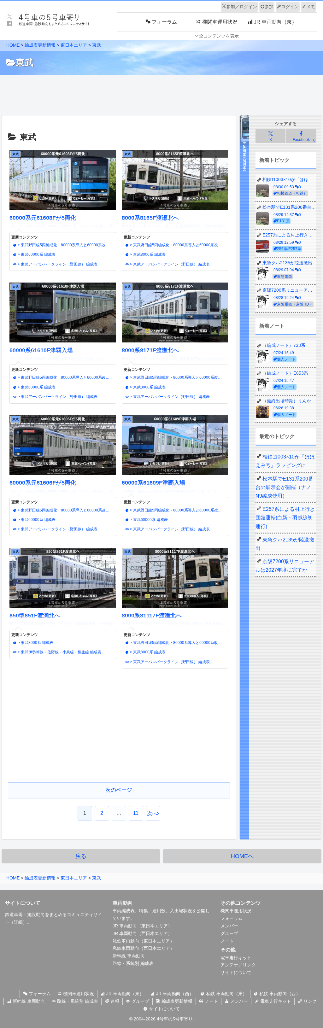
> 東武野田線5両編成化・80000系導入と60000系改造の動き (65, 245)
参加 (269, 6)
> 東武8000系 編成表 (147, 254)
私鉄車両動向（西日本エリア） (143, 948)
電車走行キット (235, 957)
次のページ (118, 790)
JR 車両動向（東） (124, 993)
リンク (309, 1001)
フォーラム (231, 918)
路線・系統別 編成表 (133, 963)
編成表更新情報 (176, 1001)
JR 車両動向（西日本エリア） (142, 933)
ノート (227, 940)
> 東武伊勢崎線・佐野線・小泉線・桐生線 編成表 (59, 652)
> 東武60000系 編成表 (36, 254)
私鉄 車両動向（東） (226, 993)
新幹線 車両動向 (129, 955)
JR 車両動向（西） (174, 993)
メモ (310, 6)
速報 (114, 1001)
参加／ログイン (241, 6)
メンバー (229, 925)
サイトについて (235, 972)
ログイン (290, 6)
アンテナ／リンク (238, 964)
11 (135, 813)
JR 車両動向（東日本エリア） (142, 925)
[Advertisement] (161, 93)
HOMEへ (242, 856)
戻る (80, 856)
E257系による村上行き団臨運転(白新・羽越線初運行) (285, 517)
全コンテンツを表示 (219, 35)
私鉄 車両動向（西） (279, 993)
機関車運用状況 (235, 910)
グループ (229, 933)
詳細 (18, 922)
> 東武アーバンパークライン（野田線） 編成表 (57, 264)
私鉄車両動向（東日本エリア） (143, 940)
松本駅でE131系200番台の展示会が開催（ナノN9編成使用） (284, 487)
